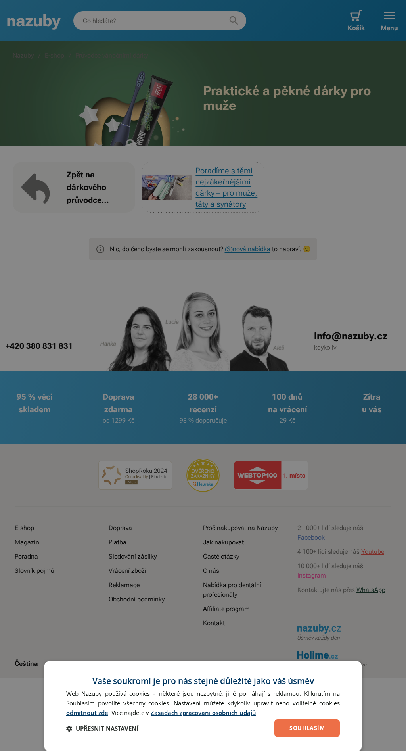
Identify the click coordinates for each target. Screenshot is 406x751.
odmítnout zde (87, 712)
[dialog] (203, 706)
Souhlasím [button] (307, 728)
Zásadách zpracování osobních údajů (203, 712)
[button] (102, 728)
